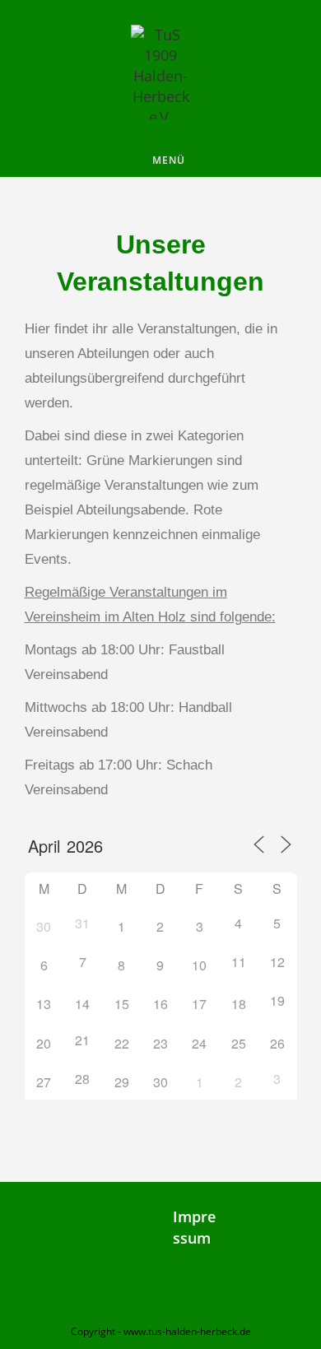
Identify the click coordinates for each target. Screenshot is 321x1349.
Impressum (194, 1227)
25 (238, 1043)
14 (82, 1003)
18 (238, 1003)
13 (43, 1003)
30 (43, 926)
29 (121, 1081)
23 (160, 1043)
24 (199, 1043)
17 (199, 1003)
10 (199, 965)
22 (121, 1043)
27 (43, 1081)
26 (277, 1043)
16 (160, 1003)
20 (43, 1043)
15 (121, 1003)
